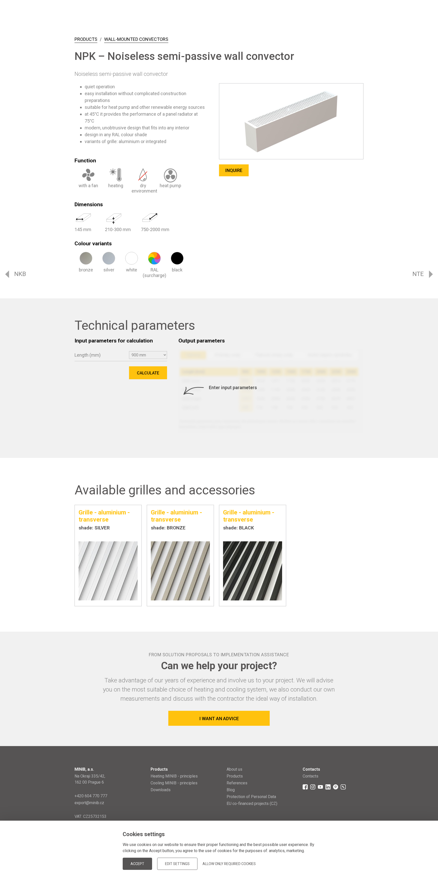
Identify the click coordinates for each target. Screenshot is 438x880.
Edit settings (177, 864)
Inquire (233, 170)
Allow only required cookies (229, 864)
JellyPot (355, 855)
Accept (137, 864)
